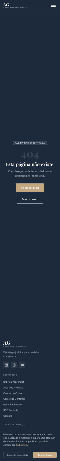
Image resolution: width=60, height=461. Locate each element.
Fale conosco (30, 199)
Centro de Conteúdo (14, 398)
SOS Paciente (10, 410)
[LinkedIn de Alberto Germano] (6, 365)
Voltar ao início (30, 187)
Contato (7, 415)
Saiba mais (21, 444)
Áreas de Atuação (13, 387)
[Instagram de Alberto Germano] (14, 365)
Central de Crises (12, 393)
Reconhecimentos (13, 404)
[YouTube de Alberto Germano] (22, 365)
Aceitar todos (45, 454)
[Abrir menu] (53, 5)
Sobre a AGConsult (13, 381)
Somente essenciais (17, 454)
